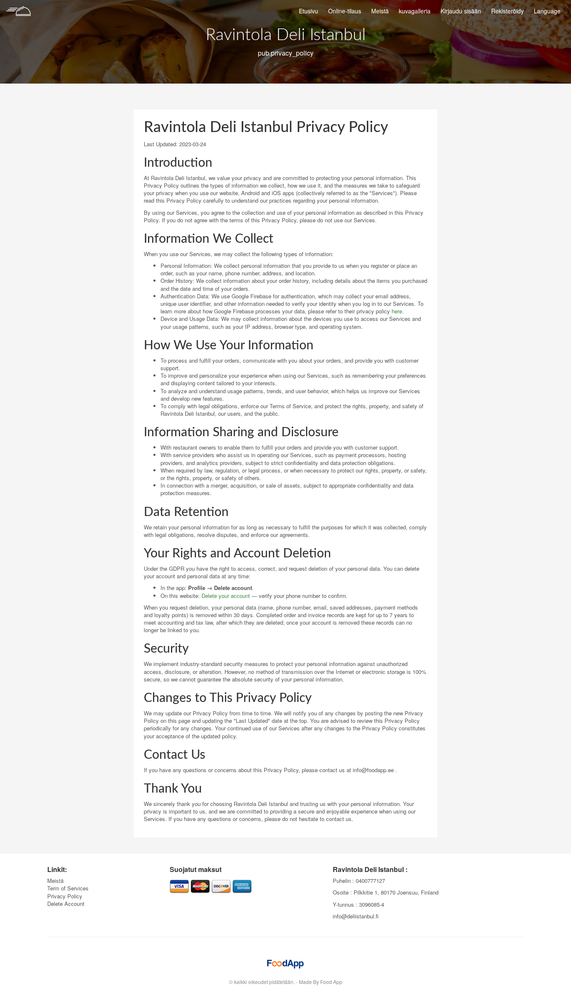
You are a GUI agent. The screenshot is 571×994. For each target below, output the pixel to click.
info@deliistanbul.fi (356, 916)
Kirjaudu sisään (461, 11)
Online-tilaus (344, 11)
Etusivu (308, 11)
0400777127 (370, 881)
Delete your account (225, 596)
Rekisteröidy (507, 11)
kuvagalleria (415, 11)
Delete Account (65, 904)
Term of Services (68, 888)
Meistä (380, 11)
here (397, 311)
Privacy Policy (64, 896)
